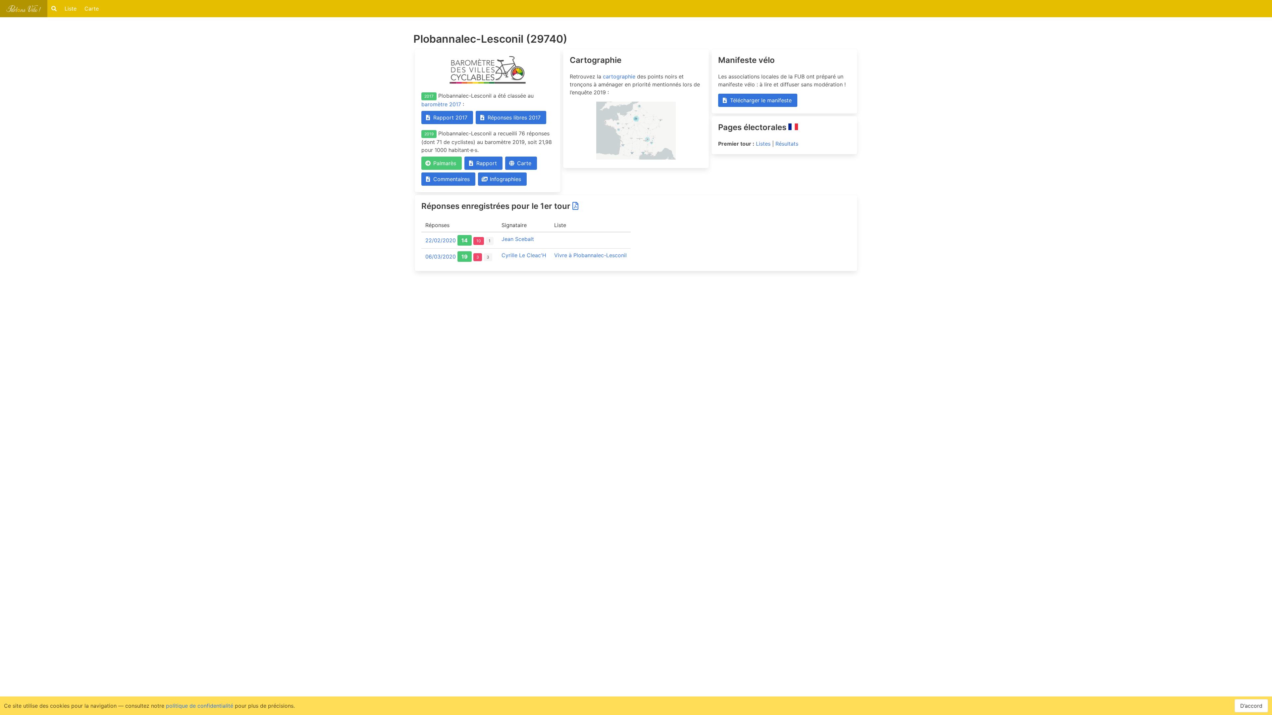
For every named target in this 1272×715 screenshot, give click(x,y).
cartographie (619, 76)
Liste (71, 8)
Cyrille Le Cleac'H (524, 255)
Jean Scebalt (518, 239)
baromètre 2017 (441, 104)
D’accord (1251, 705)
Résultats (786, 143)
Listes (763, 143)
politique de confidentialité (199, 705)
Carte (91, 8)
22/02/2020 (440, 240)
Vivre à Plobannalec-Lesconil (590, 255)
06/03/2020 (440, 256)
